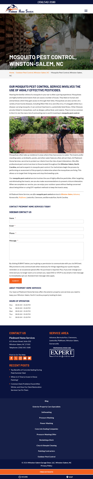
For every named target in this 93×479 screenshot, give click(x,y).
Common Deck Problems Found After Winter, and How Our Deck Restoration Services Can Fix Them (26, 387)
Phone (12, 233)
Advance (76, 194)
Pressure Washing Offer (46, 434)
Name (12, 218)
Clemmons (72, 337)
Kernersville (54, 344)
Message (13, 241)
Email (12, 226)
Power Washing (46, 423)
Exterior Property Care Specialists (46, 407)
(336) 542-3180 (46, 2)
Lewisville (53, 340)
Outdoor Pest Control (46, 457)
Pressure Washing (46, 418)
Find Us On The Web (17, 355)
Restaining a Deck (46, 440)
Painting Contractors (46, 451)
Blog (46, 401)
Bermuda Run (62, 337)
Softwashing (46, 412)
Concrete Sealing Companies (46, 429)
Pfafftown (22, 197)
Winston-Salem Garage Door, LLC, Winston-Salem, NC (49, 463)
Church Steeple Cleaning (46, 445)
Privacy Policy (46, 466)
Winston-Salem (67, 194)
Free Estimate (46, 472)
